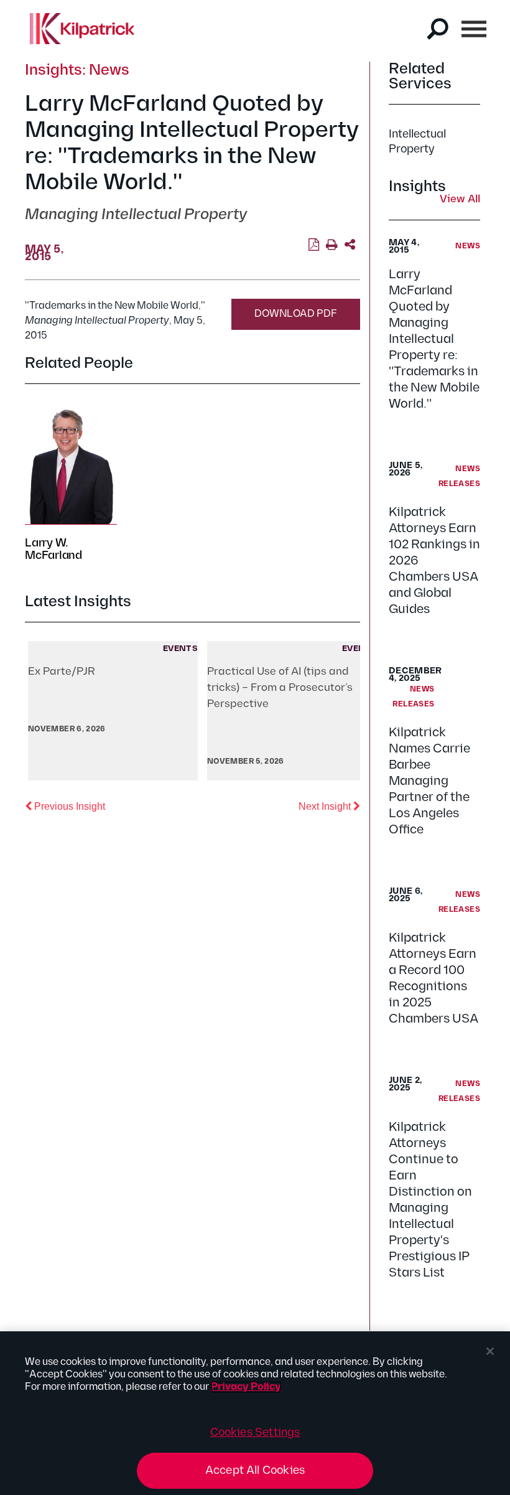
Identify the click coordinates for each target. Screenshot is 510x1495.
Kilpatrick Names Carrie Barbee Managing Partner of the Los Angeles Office (429, 781)
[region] (255, 1413)
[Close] (490, 1351)
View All (460, 199)
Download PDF (295, 314)
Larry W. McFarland (53, 549)
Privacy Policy (246, 1387)
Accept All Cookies (255, 1470)
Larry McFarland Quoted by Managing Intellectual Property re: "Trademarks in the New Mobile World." (434, 339)
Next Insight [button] (329, 806)
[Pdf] (313, 245)
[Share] (350, 245)
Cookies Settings (255, 1432)
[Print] (332, 245)
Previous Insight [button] (68, 806)
